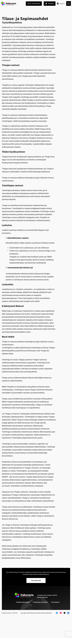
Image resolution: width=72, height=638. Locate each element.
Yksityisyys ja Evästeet (40, 602)
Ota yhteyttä (55, 602)
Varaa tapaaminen (33, 3)
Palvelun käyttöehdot (23, 602)
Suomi (62, 3)
